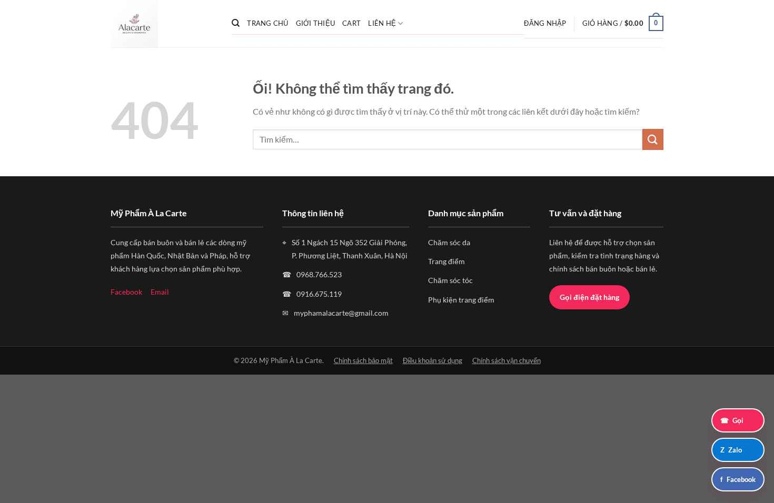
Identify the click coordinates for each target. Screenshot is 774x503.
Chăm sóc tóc (450, 280)
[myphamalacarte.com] (163, 23)
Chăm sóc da (449, 242)
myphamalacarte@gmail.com (341, 312)
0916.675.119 (319, 293)
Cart (351, 23)
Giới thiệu (315, 23)
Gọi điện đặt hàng (589, 297)
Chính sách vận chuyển (506, 360)
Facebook (126, 291)
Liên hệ (382, 23)
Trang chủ (267, 23)
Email (160, 291)
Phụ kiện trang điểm (461, 299)
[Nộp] (652, 139)
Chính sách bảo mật (363, 360)
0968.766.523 (319, 274)
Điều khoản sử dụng (432, 360)
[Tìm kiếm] (236, 23)
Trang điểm (446, 261)
